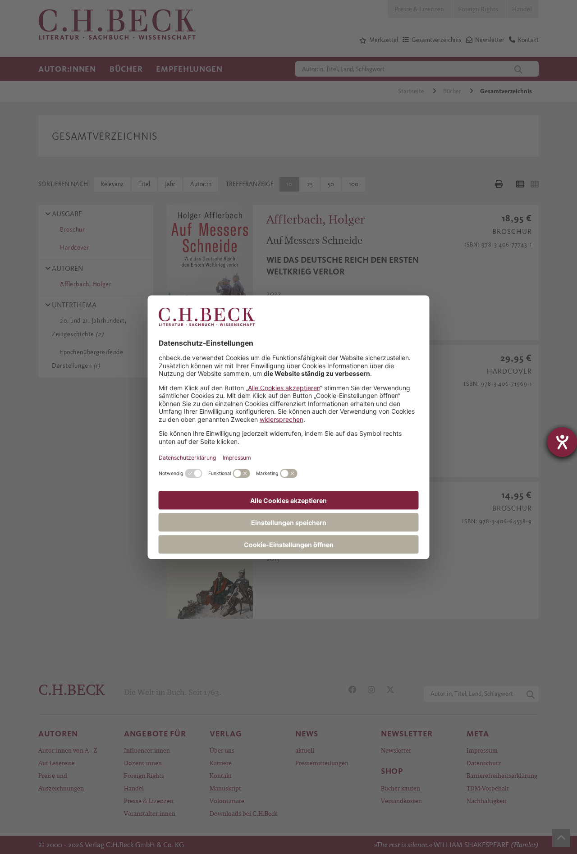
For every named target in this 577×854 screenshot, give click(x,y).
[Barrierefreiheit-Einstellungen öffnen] (562, 442)
